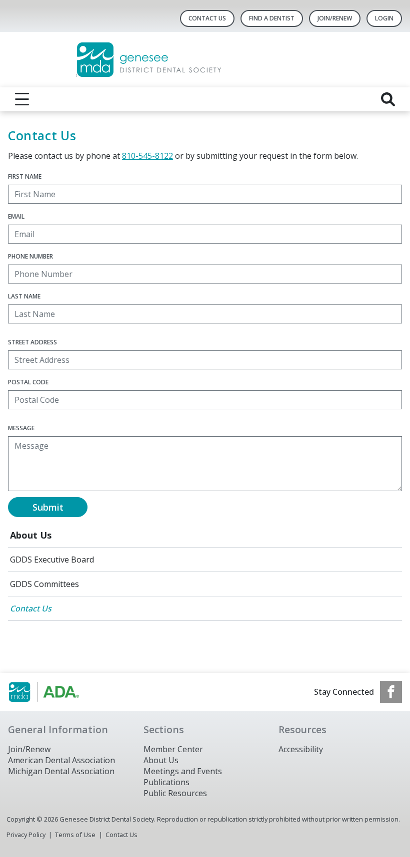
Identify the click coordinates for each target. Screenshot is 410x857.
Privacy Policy (26, 834)
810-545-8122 (147, 155)
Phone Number (30, 256)
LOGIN (384, 18)
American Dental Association (61, 760)
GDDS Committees (44, 583)
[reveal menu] (22, 99)
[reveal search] (388, 99)
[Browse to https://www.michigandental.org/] (59, 692)
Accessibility (300, 749)
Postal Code (28, 382)
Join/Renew (335, 18)
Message (21, 428)
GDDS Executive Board (52, 559)
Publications (167, 782)
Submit (48, 507)
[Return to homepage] (205, 59)
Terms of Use (75, 834)
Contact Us (207, 18)
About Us (31, 535)
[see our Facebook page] (391, 692)
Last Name (24, 296)
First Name (25, 176)
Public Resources (175, 793)
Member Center (173, 749)
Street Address (32, 342)
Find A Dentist (271, 18)
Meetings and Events (183, 771)
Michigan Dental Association (61, 771)
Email (16, 216)
